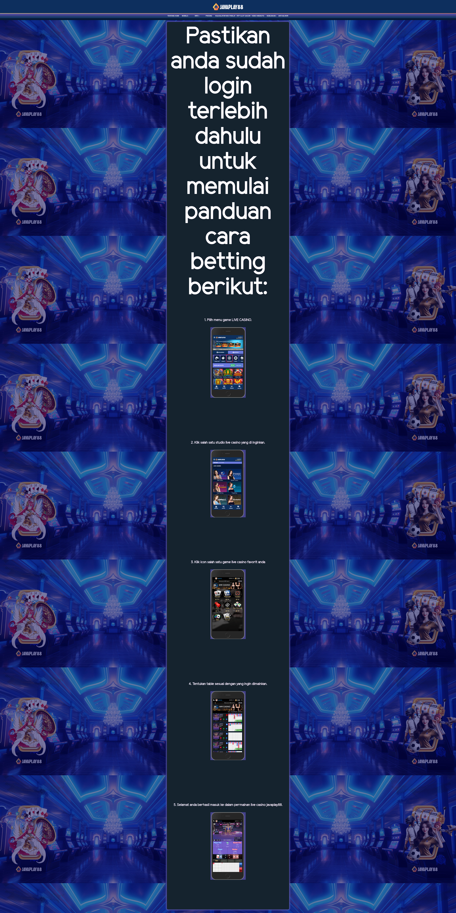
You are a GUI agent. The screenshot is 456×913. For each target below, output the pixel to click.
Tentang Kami (173, 16)
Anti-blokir (283, 16)
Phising (209, 16)
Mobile (185, 16)
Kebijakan (271, 16)
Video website (258, 16)
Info (196, 16)
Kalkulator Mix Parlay (225, 16)
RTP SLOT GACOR (243, 16)
